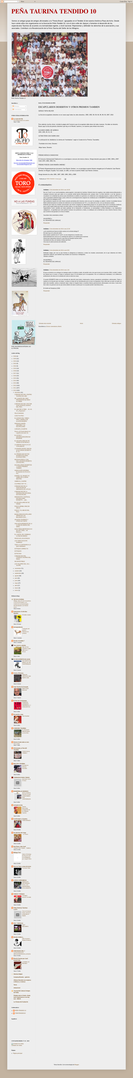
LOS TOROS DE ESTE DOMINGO (21, 541)
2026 (15, 356)
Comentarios (17, 109)
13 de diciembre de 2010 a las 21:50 (59, 229)
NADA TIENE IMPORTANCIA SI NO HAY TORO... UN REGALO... (23, 530)
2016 (15, 375)
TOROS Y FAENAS (19, 894)
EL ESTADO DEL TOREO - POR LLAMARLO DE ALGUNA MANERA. (22, 419)
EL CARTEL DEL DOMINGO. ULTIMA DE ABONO (23, 535)
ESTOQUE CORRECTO (21, 548)
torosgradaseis (18, 627)
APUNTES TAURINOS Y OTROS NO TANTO (21, 520)
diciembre (18, 392)
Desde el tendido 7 (19, 641)
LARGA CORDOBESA (20, 880)
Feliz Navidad (25, 716)
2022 (15, 366)
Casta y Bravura (18, 673)
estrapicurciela (18, 805)
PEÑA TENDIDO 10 (20, 1010)
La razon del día (18, 119)
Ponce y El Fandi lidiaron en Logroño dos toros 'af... (22, 432)
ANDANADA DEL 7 (19, 951)
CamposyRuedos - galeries (22, 977)
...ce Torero (25, 834)
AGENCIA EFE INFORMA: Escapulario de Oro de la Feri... (22, 472)
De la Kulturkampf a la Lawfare (21, 120)
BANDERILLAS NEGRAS (21, 791)
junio (16, 580)
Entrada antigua (116, 323)
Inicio (81, 323)
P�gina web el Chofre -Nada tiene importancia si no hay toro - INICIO (22, 997)
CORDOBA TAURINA (20, 728)
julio (16, 578)
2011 (15, 388)
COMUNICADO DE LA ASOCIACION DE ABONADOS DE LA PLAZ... (23, 487)
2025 (15, 358)
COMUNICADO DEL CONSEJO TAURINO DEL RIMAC (23, 557)
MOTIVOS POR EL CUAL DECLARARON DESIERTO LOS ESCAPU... (23, 461)
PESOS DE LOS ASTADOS (22, 538)
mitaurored (17, 988)
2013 (15, 383)
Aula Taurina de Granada (21, 687)
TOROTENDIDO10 (20, 1013)
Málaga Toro (17, 852)
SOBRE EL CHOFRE (20, 481)
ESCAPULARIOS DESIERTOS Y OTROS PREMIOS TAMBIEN (23, 466)
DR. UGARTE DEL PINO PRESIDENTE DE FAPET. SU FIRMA (23, 400)
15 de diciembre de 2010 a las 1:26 (59, 270)
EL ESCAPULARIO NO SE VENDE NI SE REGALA (22, 441)
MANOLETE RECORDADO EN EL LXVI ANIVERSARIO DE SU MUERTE (26, 885)
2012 (15, 385)
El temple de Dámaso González (25, 767)
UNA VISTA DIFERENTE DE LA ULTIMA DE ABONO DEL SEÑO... (23, 525)
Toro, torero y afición (20, 645)
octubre (17, 571)
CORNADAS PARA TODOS (22, 777)
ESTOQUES (18, 551)
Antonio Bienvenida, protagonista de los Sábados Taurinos (26, 809)
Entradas (16, 106)
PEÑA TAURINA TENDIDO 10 (53, 11)
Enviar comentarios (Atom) (53, 326)
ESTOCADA (18, 553)
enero (16, 590)
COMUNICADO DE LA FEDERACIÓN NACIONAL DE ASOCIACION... (23, 493)
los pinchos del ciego (20, 832)
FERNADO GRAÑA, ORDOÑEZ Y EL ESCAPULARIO (20, 425)
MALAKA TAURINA (19, 763)
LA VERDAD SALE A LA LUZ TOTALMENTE (23, 445)
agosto (17, 576)
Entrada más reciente (45, 323)
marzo (17, 588)
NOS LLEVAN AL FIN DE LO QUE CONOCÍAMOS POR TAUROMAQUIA (26, 796)
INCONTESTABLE (20, 561)
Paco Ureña (17, 743)
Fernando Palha (26, 868)
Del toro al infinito (19, 599)
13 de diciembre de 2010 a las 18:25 (59, 190)
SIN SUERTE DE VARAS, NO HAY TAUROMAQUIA (26, 662)
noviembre (18, 568)
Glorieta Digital (18, 974)
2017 (15, 373)
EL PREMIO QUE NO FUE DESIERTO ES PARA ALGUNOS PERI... (22, 455)
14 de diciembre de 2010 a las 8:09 (59, 250)
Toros (15, 985)
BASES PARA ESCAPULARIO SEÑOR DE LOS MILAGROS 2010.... (23, 516)
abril (16, 585)
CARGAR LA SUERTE (21, 429)
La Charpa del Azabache (21, 1002)
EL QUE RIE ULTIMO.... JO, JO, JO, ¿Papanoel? (23, 410)
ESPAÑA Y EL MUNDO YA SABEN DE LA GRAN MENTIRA (22, 477)
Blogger (77, 1064)
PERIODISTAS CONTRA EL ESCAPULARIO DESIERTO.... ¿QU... (22, 498)
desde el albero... (19, 937)
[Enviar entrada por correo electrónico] (65, 178)
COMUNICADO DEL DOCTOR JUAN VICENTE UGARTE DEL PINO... (23, 405)
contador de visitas (16, 1045)
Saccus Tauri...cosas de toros (22, 866)
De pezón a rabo (18, 714)
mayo (16, 583)
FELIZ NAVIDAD (19, 413)
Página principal (17, 1053)
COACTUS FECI (19, 416)
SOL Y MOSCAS (18, 923)
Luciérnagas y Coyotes (20, 819)
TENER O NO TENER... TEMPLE (22, 848)
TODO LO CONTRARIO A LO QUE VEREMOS (23, 545)
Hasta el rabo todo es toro (21, 742)
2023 (15, 363)
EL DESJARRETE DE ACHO (22, 659)
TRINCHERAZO (26, 820)
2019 (15, 368)
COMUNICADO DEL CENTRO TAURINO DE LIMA (23, 395)
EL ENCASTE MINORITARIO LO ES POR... (26, 731)
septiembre (18, 573)
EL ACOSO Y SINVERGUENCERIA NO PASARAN (22, 437)
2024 (15, 361)
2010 (15, 390)
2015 (15, 378)
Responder (46, 223)
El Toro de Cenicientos (20, 700)
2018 (15, 371)
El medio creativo (26, 614)
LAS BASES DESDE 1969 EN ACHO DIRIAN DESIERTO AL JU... (23, 450)
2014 (15, 380)
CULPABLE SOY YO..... (21, 484)
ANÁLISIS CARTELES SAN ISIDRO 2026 (26, 676)
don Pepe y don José (20, 846)
